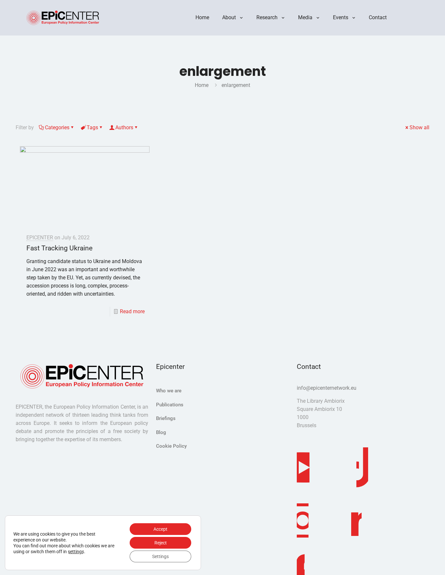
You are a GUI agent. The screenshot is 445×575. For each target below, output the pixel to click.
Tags (92, 127)
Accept (160, 529)
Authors (124, 127)
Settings (160, 556)
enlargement (236, 85)
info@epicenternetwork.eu (326, 388)
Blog (161, 432)
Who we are (168, 391)
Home (201, 85)
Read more (132, 311)
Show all (419, 127)
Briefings (166, 418)
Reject (160, 542)
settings (76, 551)
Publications (169, 405)
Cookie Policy (171, 446)
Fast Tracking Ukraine (59, 248)
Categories (57, 127)
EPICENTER (39, 237)
